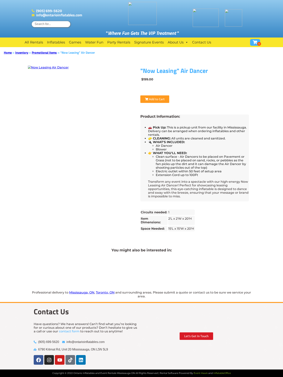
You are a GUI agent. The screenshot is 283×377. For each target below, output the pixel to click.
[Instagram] (49, 360)
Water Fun (94, 42)
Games (75, 42)
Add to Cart (156, 99)
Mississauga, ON (81, 292)
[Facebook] (38, 360)
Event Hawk (201, 373)
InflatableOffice (222, 373)
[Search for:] (51, 24)
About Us (176, 42)
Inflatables (56, 42)
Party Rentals (118, 42)
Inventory (21, 52)
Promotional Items (44, 52)
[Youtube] (59, 360)
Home (8, 52)
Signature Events (149, 42)
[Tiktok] (70, 360)
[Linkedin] (81, 360)
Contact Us (201, 42)
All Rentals (34, 42)
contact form (69, 331)
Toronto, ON (105, 292)
